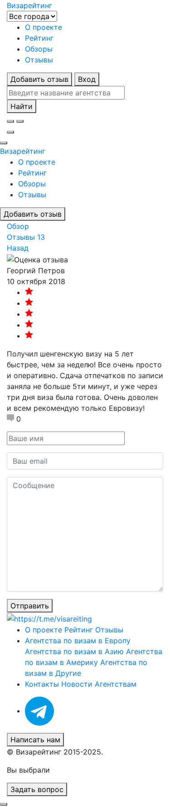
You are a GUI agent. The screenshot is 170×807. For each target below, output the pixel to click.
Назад (18, 247)
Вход (87, 79)
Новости (76, 683)
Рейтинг (39, 38)
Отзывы (39, 59)
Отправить (29, 605)
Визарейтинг (22, 151)
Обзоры (39, 48)
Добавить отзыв (39, 79)
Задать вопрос (36, 789)
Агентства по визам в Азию (74, 651)
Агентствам (115, 683)
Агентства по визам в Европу (78, 640)
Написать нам (35, 739)
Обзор (18, 226)
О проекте (43, 27)
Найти (21, 106)
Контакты (42, 683)
